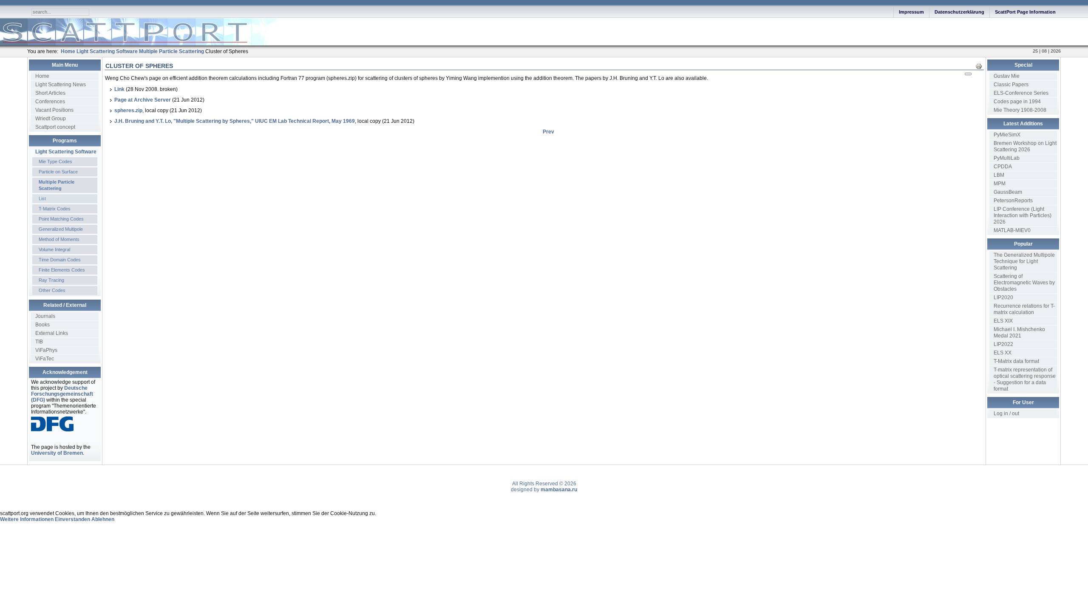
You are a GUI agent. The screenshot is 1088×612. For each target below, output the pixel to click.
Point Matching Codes (61, 218)
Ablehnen (102, 519)
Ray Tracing (51, 280)
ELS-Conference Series (1021, 93)
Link (119, 89)
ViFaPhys (46, 350)
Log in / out (1006, 413)
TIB (39, 342)
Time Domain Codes (60, 259)
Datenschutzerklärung (959, 11)
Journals (45, 316)
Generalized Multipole (61, 229)
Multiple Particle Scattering (56, 185)
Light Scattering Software (65, 152)
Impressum (911, 11)
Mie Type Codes (55, 161)
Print (981, 66)
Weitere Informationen (27, 519)
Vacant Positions (54, 110)
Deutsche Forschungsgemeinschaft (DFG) (62, 394)
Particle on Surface (58, 171)
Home (42, 76)
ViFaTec (44, 359)
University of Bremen (57, 453)
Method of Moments (59, 239)
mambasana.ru (559, 490)
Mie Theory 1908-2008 (1020, 110)
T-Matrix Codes (55, 208)
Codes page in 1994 (1017, 102)
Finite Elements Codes (62, 269)
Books (42, 325)
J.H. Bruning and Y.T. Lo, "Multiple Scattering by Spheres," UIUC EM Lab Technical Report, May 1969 (234, 121)
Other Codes (52, 290)
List (42, 198)
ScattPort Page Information (1025, 11)
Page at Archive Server (143, 100)
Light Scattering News (60, 85)
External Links (51, 333)
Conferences (50, 102)
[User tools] (968, 74)
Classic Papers (1011, 85)
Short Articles (50, 93)
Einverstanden (72, 519)
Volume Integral (54, 249)
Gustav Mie (1007, 76)
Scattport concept (55, 127)
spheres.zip (128, 110)
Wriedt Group (50, 119)
